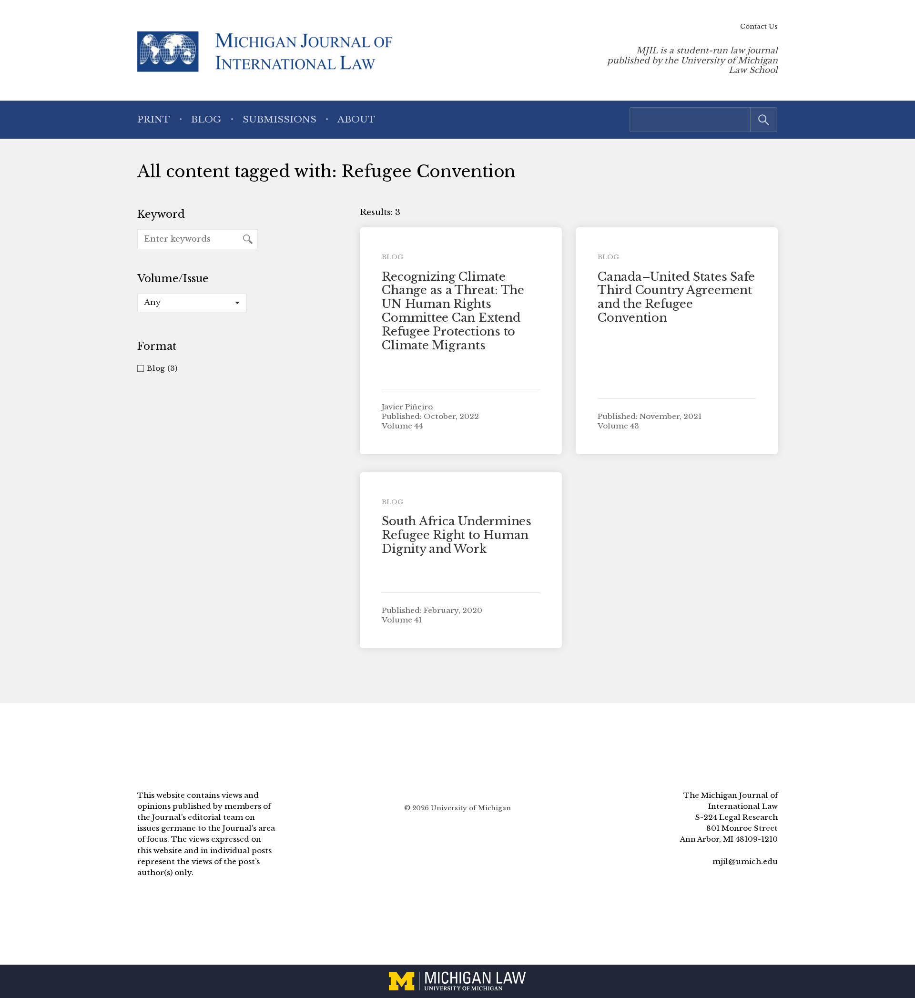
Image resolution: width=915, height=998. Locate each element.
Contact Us (759, 26)
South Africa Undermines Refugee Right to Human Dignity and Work (456, 535)
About (356, 119)
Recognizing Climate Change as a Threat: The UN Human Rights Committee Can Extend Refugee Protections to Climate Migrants (453, 311)
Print (153, 119)
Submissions (279, 119)
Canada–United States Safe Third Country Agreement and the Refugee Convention (676, 297)
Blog (206, 119)
